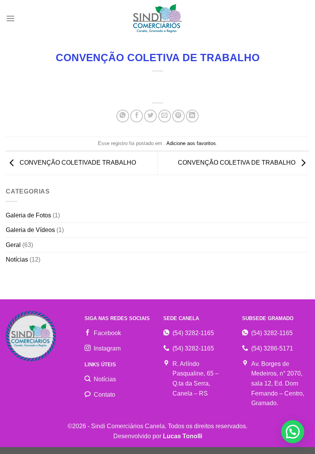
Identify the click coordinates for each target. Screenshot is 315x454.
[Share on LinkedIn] (192, 116)
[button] (292, 431)
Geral (13, 245)
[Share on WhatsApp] (122, 116)
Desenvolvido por (157, 436)
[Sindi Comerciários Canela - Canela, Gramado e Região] (157, 18)
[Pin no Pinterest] (178, 116)
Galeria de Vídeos (30, 230)
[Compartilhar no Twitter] (150, 116)
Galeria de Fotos (28, 215)
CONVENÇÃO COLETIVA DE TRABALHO (237, 162)
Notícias (17, 259)
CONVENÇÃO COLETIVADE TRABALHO (77, 162)
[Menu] (10, 18)
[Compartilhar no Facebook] (136, 116)
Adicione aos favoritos (191, 143)
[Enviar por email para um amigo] (164, 116)
